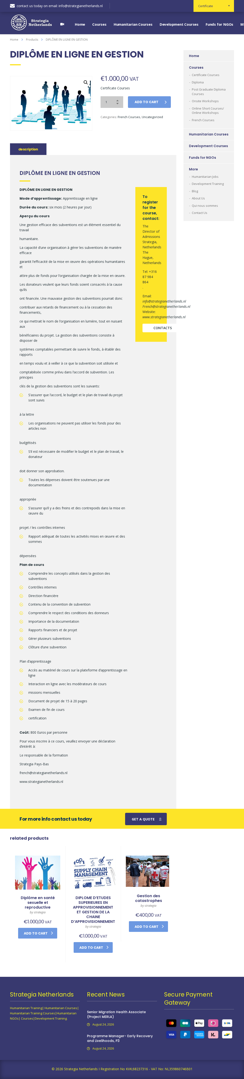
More (193, 169)
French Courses (129, 117)
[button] (85, 82)
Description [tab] (28, 149)
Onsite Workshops (205, 101)
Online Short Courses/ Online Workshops (208, 110)
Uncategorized (152, 117)
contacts (162, 328)
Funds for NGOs (219, 24)
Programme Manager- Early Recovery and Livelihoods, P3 (120, 1038)
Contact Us (199, 213)
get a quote (143, 819)
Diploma (198, 82)
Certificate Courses (205, 75)
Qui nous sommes (205, 205)
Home (80, 24)
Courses (99, 24)
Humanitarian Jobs (205, 176)
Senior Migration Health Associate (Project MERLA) (116, 1014)
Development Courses (179, 24)
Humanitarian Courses (133, 24)
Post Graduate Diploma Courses (209, 91)
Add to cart (146, 102)
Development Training (208, 184)
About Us (198, 198)
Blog (195, 191)
